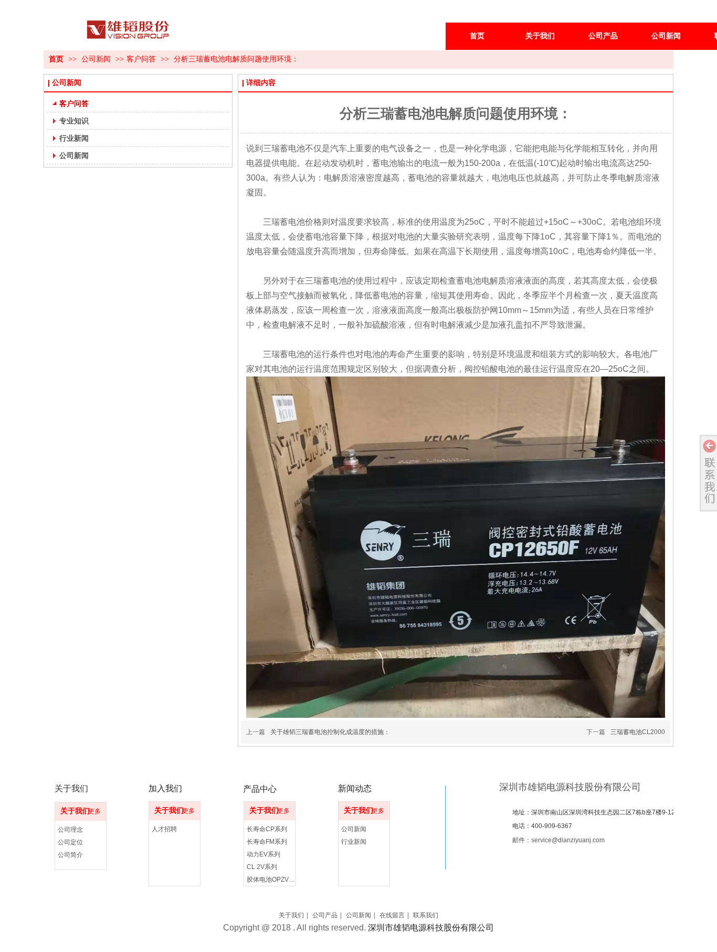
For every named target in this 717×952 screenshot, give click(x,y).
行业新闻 (353, 841)
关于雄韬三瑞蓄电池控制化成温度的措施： (330, 732)
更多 (94, 811)
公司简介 (70, 855)
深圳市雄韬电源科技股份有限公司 (570, 787)
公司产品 (325, 915)
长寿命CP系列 (267, 829)
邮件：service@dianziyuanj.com (558, 840)
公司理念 (70, 829)
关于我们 (75, 811)
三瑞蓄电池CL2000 (637, 732)
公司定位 (70, 842)
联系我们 (425, 915)
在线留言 (392, 915)
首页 (56, 59)
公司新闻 (97, 59)
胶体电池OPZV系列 (272, 879)
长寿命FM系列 (267, 841)
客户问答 (141, 59)
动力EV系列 (263, 854)
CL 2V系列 (262, 867)
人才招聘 (164, 829)
